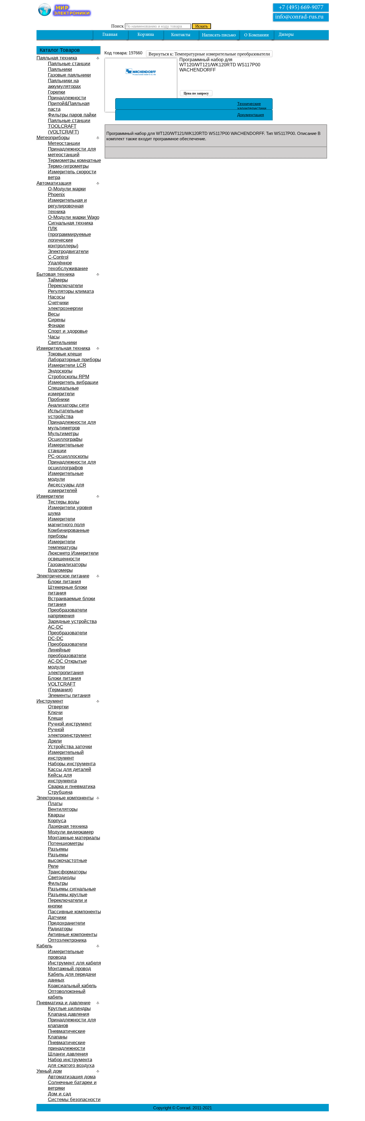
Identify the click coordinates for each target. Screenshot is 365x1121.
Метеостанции (64, 143)
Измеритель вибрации (73, 382)
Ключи (55, 712)
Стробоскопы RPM (68, 376)
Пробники (59, 399)
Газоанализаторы (67, 564)
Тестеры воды (63, 502)
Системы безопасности (74, 1099)
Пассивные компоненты (74, 911)
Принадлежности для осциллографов (72, 464)
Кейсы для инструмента (62, 777)
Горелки (56, 92)
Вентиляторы (63, 809)
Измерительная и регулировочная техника (67, 206)
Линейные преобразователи (67, 652)
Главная (110, 35)
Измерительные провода (66, 954)
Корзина (145, 35)
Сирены (56, 319)
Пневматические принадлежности (66, 1045)
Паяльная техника (56, 58)
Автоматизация (53, 183)
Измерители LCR (67, 365)
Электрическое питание (62, 576)
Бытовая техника (55, 274)
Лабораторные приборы (74, 359)
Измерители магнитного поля (66, 521)
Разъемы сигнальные (72, 889)
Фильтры (58, 883)
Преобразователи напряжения (67, 612)
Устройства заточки (70, 746)
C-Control (58, 257)
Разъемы (58, 849)
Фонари (56, 325)
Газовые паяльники (69, 75)
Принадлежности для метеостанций (72, 151)
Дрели (55, 741)
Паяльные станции (69, 63)
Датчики (57, 917)
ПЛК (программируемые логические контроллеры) (69, 237)
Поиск (117, 26)
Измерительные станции (66, 447)
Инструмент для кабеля (74, 963)
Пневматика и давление (63, 1002)
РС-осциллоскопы (68, 456)
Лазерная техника (68, 826)
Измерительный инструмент (66, 755)
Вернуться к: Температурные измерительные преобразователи (209, 54)
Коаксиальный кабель (72, 985)
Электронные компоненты (65, 798)
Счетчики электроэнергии (65, 305)
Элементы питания (69, 695)
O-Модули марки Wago (73, 217)
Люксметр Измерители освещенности (73, 555)
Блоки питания (64, 581)
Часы (54, 337)
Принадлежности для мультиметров (72, 425)
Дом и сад (59, 1094)
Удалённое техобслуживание (68, 265)
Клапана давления (68, 1014)
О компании (256, 35)
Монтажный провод (69, 968)
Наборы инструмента (72, 763)
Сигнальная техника (70, 223)
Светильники (62, 342)
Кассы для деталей (69, 769)
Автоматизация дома (72, 1076)
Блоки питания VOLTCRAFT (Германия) (64, 684)
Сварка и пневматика (71, 786)
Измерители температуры (62, 544)
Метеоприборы (53, 137)
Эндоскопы (60, 371)
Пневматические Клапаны (66, 1034)
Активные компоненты (72, 934)
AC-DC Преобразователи (67, 629)
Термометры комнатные (74, 160)
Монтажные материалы (74, 837)
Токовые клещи (65, 354)
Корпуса (57, 820)
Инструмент (49, 701)
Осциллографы (65, 439)
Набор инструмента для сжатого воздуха (71, 1062)
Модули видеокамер (71, 832)
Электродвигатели (68, 251)
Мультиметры (63, 433)
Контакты (180, 35)
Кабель (44, 946)
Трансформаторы (67, 872)
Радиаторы (60, 928)
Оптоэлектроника (67, 940)
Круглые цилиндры (69, 1008)
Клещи (55, 718)
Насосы (56, 297)
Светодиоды (62, 877)
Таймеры (58, 280)
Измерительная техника (63, 348)
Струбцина (60, 792)
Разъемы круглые (67, 894)
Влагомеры (60, 570)
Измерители (50, 496)
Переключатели (65, 285)
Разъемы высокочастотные (67, 857)
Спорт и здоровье (68, 331)
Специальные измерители (63, 390)
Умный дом (49, 1071)
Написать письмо (219, 35)
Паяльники (60, 69)
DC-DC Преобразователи (67, 641)
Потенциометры (66, 843)
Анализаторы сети (68, 405)
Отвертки (58, 706)
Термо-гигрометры (68, 166)
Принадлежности (67, 97)
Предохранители (66, 923)
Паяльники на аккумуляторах (64, 83)
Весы (54, 314)
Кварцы (56, 815)
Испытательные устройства (65, 413)
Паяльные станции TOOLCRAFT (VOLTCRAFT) (69, 126)
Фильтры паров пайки (72, 115)
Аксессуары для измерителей (66, 487)
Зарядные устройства (72, 621)
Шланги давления (68, 1054)
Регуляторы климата (71, 291)
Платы (55, 803)
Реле (53, 866)
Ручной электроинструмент (70, 732)
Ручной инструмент (70, 724)
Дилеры (290, 35)
